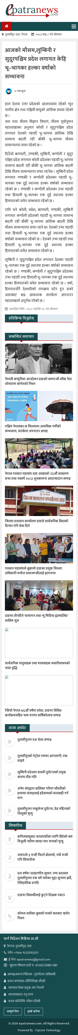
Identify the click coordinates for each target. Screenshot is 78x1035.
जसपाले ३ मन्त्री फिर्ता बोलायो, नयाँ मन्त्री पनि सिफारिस (42, 857)
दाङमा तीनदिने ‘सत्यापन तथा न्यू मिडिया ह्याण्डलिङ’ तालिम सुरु (36, 618)
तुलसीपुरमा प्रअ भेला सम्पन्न (34, 740)
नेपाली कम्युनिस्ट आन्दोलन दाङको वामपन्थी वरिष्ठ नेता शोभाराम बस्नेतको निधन (38, 381)
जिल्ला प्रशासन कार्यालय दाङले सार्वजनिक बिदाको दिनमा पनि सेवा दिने (36, 523)
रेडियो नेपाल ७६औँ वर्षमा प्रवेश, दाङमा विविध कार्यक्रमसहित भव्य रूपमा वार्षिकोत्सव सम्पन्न (33, 713)
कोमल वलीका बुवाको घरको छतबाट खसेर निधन (43, 916)
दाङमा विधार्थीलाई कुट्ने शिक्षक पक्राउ (41, 895)
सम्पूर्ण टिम (13, 1011)
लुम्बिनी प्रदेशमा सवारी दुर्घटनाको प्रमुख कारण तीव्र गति (41, 775)
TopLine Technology (47, 1030)
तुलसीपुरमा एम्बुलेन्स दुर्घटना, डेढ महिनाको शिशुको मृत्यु (43, 811)
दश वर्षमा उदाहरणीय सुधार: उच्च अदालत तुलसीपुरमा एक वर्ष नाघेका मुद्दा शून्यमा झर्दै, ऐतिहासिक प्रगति (44, 878)
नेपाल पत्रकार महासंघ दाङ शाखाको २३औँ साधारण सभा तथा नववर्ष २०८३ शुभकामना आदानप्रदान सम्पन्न (38, 476)
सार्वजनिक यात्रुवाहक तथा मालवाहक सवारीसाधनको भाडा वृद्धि (37, 666)
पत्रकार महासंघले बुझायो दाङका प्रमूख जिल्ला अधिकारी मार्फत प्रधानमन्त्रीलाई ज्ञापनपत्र (33, 571)
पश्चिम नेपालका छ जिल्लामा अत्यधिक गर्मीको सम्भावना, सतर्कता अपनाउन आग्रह (33, 429)
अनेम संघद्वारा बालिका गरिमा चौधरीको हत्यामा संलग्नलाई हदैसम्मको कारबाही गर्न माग (42, 793)
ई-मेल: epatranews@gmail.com (29, 959)
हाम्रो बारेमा (33, 1011)
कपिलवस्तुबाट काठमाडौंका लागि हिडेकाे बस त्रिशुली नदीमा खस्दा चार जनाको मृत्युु (45, 839)
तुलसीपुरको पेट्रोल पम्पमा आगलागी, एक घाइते (42, 758)
